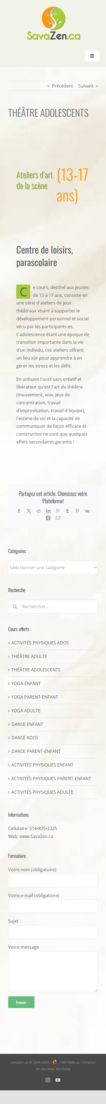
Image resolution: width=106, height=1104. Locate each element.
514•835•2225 (43, 828)
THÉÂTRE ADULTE (29, 656)
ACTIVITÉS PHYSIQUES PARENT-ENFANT (51, 779)
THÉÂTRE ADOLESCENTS (36, 670)
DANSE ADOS (24, 738)
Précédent (62, 86)
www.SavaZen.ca (36, 836)
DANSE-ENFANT (27, 724)
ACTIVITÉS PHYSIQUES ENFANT (42, 765)
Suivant (85, 86)
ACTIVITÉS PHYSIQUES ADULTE (42, 792)
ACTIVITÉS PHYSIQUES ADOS (40, 643)
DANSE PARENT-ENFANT (36, 751)
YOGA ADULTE (25, 711)
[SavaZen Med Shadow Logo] (54, 8)
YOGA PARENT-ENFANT (34, 697)
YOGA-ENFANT (26, 683)
